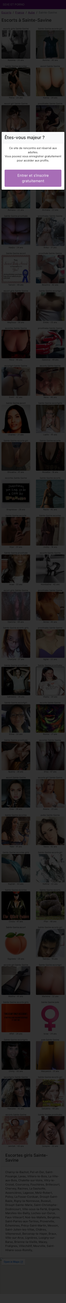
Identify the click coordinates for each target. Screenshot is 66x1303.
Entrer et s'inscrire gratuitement (33, 178)
